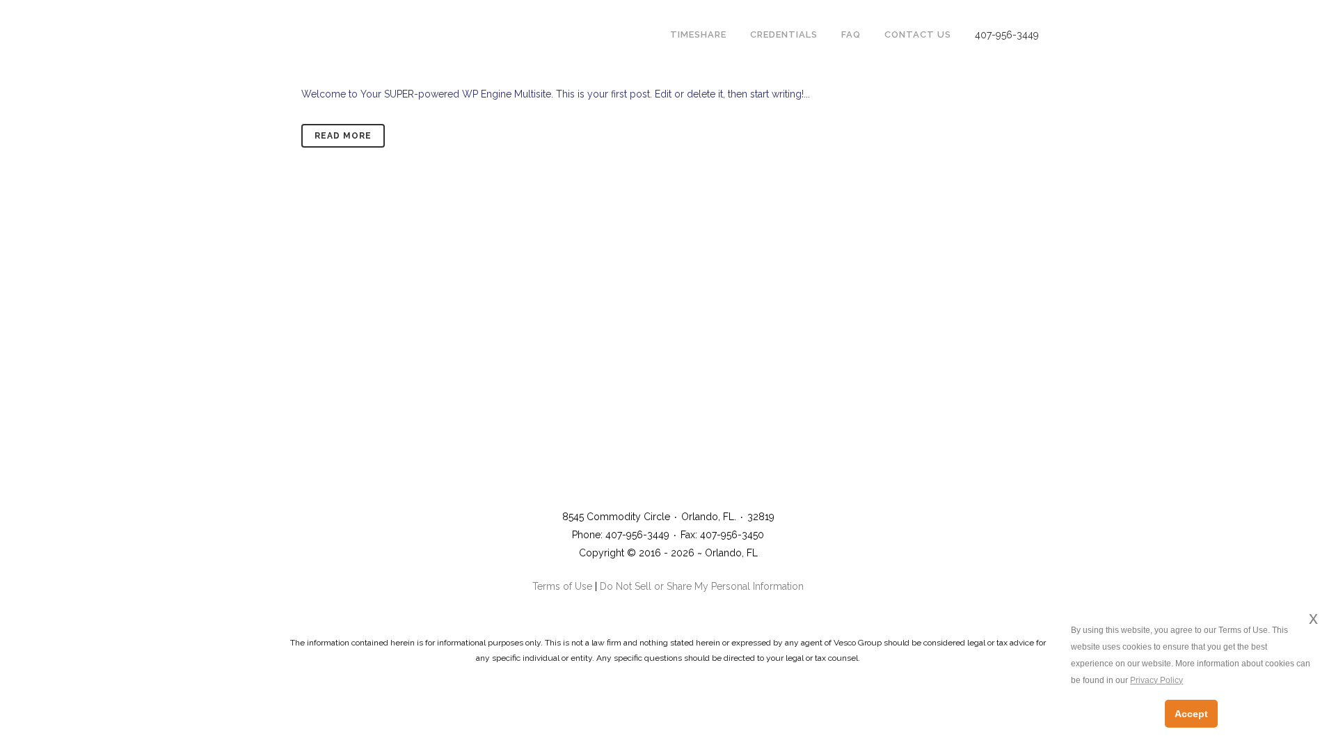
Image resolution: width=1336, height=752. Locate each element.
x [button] (1313, 618)
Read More (343, 136)
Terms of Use (562, 586)
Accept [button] (1191, 713)
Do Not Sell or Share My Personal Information (702, 586)
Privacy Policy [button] (1156, 680)
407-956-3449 (1007, 34)
